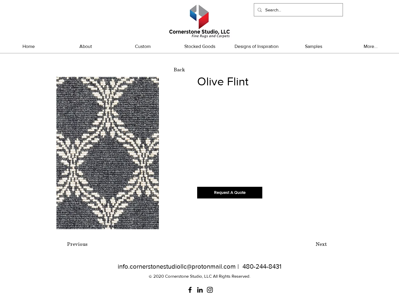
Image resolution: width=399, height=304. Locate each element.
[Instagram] (210, 290)
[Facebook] (190, 290)
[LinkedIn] (200, 290)
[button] (199, 46)
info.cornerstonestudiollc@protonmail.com (177, 266)
